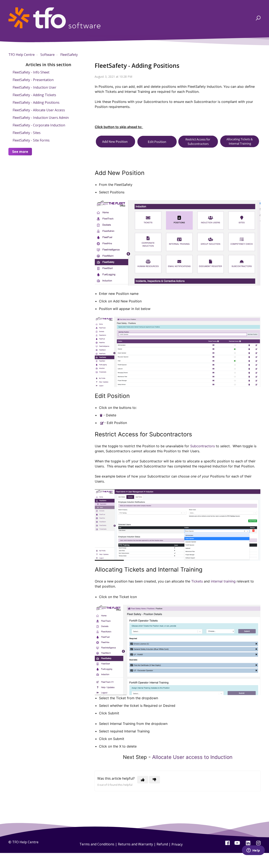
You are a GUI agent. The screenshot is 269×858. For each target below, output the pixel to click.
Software (47, 54)
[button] (257, 18)
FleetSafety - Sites (27, 132)
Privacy (177, 844)
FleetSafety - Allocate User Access (39, 110)
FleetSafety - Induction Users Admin (41, 117)
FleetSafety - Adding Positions (36, 102)
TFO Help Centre (21, 54)
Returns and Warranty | (137, 844)
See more (20, 151)
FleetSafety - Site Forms (31, 140)
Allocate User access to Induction (192, 757)
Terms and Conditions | (98, 844)
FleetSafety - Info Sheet (31, 72)
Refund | (164, 844)
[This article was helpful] (142, 779)
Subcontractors (202, 446)
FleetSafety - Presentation (33, 79)
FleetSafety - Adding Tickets (34, 95)
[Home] (54, 17)
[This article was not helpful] (154, 779)
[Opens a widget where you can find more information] (253, 850)
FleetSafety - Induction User (34, 87)
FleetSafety (69, 54)
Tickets (197, 581)
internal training (223, 581)
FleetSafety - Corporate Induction (39, 125)
